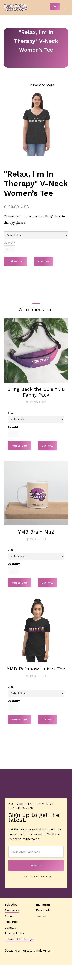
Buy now (43, 261)
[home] (14, 7)
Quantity (9, 242)
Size (11, 412)
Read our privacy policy (36, 877)
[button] (55, 6)
